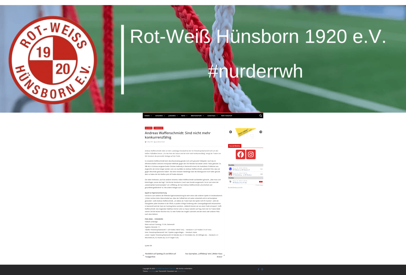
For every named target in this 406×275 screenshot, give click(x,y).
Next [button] (260, 132)
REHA (183, 116)
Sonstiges (211, 116)
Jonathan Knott (160, 142)
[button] (151, 115)
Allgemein (149, 128)
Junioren (172, 116)
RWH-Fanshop (226, 116)
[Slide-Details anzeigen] (245, 133)
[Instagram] (251, 154)
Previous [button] (230, 132)
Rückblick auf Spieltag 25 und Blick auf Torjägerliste (160, 255)
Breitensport (196, 116)
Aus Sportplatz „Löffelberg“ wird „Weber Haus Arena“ (203, 255)
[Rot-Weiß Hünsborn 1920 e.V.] (203, 6)
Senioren (159, 116)
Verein (147, 116)
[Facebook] (240, 154)
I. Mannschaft (158, 128)
